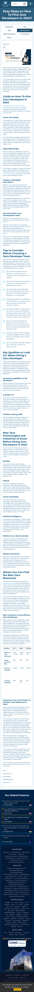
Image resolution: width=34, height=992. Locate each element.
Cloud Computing (24, 894)
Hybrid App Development (16, 872)
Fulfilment (22, 934)
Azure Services (10, 880)
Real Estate (6, 852)
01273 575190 (8, 813)
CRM (9, 30)
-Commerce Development (21, 878)
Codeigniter (21, 918)
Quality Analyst (17, 920)
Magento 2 (19, 914)
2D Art (20, 876)
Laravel (13, 904)
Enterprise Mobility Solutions (20, 888)
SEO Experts (11, 910)
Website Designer (20, 910)
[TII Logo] (5, 3)
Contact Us (26, 932)
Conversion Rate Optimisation (17, 896)
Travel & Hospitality (16, 852)
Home (5, 932)
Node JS (24, 906)
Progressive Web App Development (16, 868)
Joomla (8, 916)
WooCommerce (22, 922)
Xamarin (21, 902)
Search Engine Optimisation (16, 884)
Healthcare (21, 854)
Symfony (26, 904)
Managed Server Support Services (16, 882)
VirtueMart (13, 926)
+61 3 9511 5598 (8, 841)
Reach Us (23, 978)
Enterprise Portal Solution (21, 892)
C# (12, 902)
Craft (6, 914)
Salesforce (6, 918)
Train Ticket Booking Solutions (16, 862)
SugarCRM (13, 918)
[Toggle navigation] (30, 3)
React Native (7, 908)
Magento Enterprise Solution (10, 894)
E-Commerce (24, 34)
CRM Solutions (8, 878)
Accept (17, 989)
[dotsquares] (17, 938)
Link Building (8, 888)
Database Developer (9, 912)
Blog (16, 934)
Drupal (13, 916)
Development (24, 30)
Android (23, 908)
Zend (21, 904)
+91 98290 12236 (8, 831)
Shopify (28, 918)
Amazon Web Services (21, 880)
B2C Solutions (12, 854)
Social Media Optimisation (11, 890)
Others (9, 37)
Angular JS (17, 906)
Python (15, 922)
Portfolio (11, 932)
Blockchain (9, 27)
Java (11, 906)
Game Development (11, 876)
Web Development (24, 874)
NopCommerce (25, 924)
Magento (11, 914)
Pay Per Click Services (10, 886)
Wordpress (26, 912)
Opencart (8, 922)
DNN (16, 902)
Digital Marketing (9, 34)
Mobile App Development (16, 870)
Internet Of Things (24, 890)
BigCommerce (15, 924)
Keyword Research (23, 886)
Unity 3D (25, 914)
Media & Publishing (22, 858)
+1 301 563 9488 (8, 805)
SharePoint (8, 920)
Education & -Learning (10, 856)
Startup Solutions (10, 858)
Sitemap (11, 934)
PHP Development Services (10, 874)
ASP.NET (7, 902)
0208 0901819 (8, 821)
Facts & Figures (13, 978)
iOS (28, 908)
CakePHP (6, 904)
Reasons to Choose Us (12, 975)
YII (17, 904)
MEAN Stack (15, 908)
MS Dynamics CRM (22, 916)
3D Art (25, 876)
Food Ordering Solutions (16, 860)
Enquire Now (18, 932)
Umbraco (19, 912)
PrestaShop (7, 924)
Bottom (26, 940)
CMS (24, 27)
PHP (26, 902)
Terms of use (27, 980)
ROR (7, 906)
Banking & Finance (23, 856)
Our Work (25, 975)
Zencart (20, 926)
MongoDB (25, 920)
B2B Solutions (26, 852)
